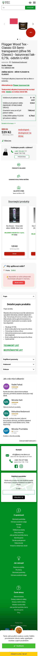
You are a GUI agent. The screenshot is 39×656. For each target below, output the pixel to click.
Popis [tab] (5, 296)
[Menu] (34, 3)
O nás (19, 527)
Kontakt (18, 524)
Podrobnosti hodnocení (19, 62)
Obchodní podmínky (18, 519)
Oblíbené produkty (19, 530)
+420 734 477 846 (21, 460)
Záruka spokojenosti (18, 540)
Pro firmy (19, 570)
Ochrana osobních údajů (19, 522)
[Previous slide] (4, 24)
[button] (17, 39)
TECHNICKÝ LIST (11, 345)
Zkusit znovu (19, 282)
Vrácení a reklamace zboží (18, 546)
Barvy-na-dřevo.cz (16, 466)
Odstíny (9, 92)
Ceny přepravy (19, 532)
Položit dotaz (22, 156)
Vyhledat (30, 7)
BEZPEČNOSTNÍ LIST (13, 350)
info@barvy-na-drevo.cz (21, 455)
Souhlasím (20, 646)
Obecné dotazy (19, 596)
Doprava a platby (18, 567)
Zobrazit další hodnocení (27, 441)
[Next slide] (32, 24)
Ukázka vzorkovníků (18, 604)
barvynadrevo (21, 466)
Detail (14, 254)
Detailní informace (8, 123)
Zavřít (12, 140)
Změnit (13, 270)
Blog (18, 612)
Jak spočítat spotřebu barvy (19, 535)
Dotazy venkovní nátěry (18, 599)
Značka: (7, 65)
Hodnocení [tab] (7, 364)
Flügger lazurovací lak (21, 85)
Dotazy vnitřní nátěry (18, 602)
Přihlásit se (18, 497)
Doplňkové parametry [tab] (10, 359)
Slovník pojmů (18, 538)
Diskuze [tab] (6, 369)
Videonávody (18, 543)
